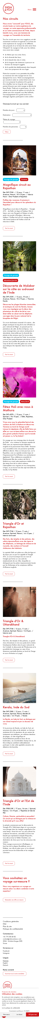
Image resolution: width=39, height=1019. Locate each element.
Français (5, 961)
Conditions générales (11, 921)
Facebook (6, 951)
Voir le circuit (9, 228)
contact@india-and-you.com (12, 939)
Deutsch (5, 965)
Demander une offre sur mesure (14, 900)
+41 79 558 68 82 (9, 937)
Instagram (6, 953)
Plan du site (7, 926)
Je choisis (19, 1014)
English (5, 963)
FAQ (4, 924)
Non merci (6, 1014)
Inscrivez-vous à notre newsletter (14, 974)
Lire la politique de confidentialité (11, 1008)
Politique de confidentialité (13, 929)
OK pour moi (32, 1014)
